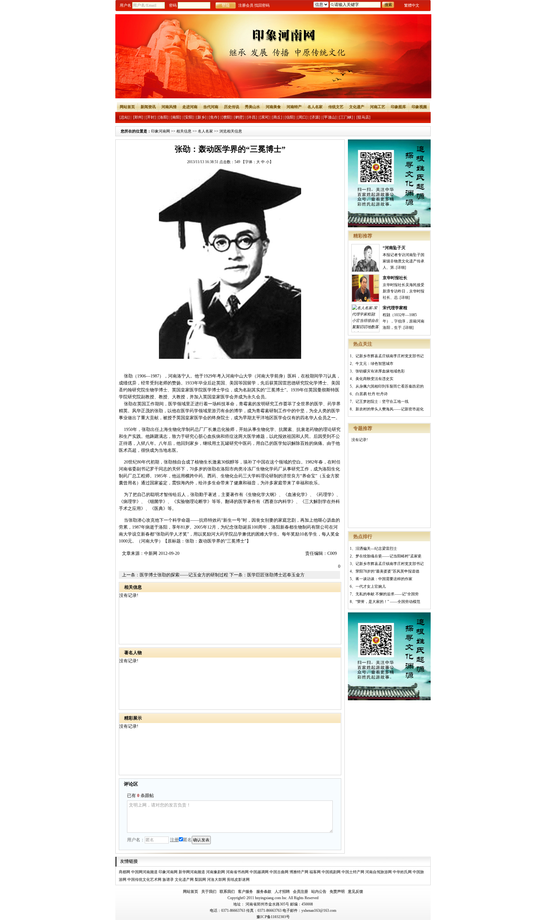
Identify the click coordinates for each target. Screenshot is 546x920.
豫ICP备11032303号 (273, 917)
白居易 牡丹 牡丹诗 (371, 394)
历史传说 (231, 107)
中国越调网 (259, 872)
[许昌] (252, 117)
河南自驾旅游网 (378, 872)
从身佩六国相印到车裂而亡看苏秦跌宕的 (389, 386)
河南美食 (273, 107)
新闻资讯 (148, 107)
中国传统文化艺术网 (144, 879)
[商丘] (277, 117)
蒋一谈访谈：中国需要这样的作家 (383, 579)
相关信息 (183, 131)
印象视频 (419, 107)
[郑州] (138, 117)
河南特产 (294, 107)
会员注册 (300, 891)
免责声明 (337, 891)
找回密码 (262, 5)
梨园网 (200, 879)
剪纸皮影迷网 (238, 879)
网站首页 (127, 107)
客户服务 (245, 891)
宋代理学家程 (395, 307)
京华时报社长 (395, 277)
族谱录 (168, 879)
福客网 (315, 872)
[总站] (124, 117)
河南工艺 (377, 107)
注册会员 (245, 5)
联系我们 (227, 891)
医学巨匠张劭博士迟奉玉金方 (276, 575)
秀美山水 (252, 107)
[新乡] (201, 117)
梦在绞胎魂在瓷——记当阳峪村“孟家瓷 (388, 556)
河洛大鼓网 (216, 879)
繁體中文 (411, 5)
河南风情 (169, 107)
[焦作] (214, 117)
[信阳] (290, 117)
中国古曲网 (279, 872)
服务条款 (263, 891)
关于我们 (208, 891)
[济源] (315, 117)
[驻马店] (363, 117)
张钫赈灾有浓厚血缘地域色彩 (380, 371)
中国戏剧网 (331, 872)
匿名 (187, 839)
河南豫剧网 (215, 872)
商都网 (124, 872)
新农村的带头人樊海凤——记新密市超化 (389, 409)
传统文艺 (335, 107)
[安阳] (189, 117)
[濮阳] (226, 117)
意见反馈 (355, 891)
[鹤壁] (239, 117)
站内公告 (318, 891)
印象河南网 (160, 131)
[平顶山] (330, 117)
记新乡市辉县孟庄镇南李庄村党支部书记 (389, 356)
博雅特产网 (298, 872)
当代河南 (210, 107)
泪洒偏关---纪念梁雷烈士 (376, 548)
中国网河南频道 (144, 872)
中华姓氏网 (402, 872)
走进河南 (189, 107)
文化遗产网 (184, 879)
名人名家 (315, 107)
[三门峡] (346, 117)
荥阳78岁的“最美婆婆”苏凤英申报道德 (387, 571)
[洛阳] (163, 117)
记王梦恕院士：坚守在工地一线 (382, 401)
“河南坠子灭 (394, 247)
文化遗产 (356, 107)
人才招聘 (282, 891)
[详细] (401, 267)
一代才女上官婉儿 (370, 586)
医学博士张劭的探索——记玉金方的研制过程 (184, 575)
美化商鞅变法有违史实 (374, 379)
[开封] (151, 117)
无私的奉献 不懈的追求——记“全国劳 (387, 594)
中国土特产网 (353, 872)
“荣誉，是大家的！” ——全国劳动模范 (387, 601)
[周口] (302, 117)
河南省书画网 (237, 872)
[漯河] (264, 117)
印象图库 (398, 107)
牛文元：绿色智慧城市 (374, 363)
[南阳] (176, 117)
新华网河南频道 (192, 872)
